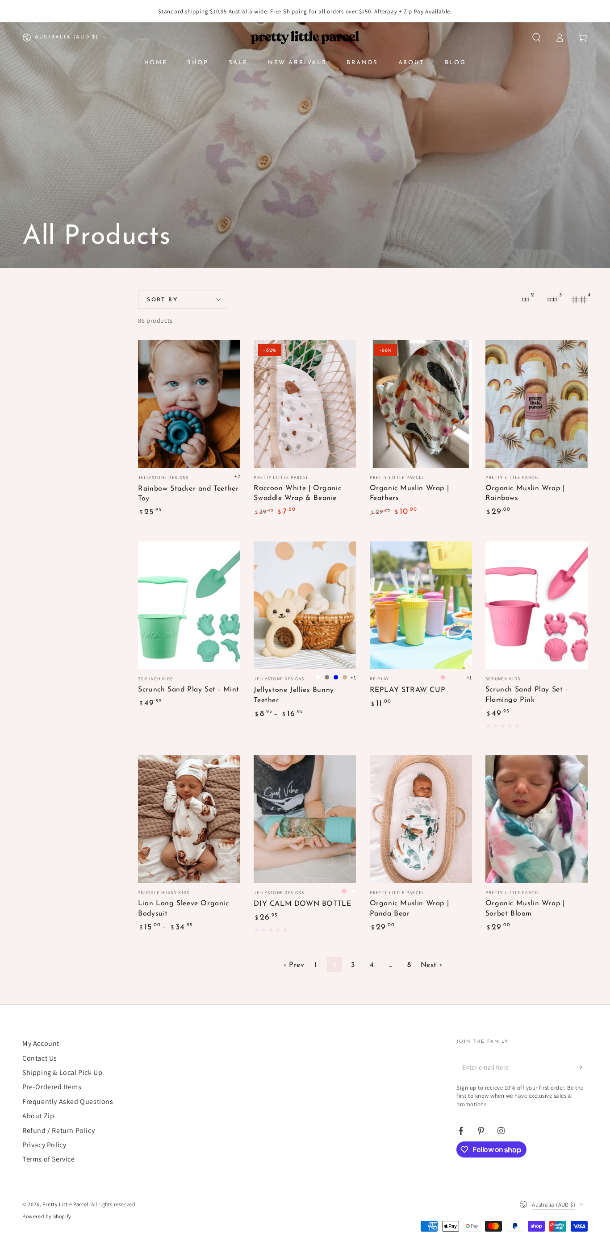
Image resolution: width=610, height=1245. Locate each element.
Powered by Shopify (46, 1216)
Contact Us (39, 1058)
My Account (40, 1043)
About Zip (38, 1115)
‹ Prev (294, 965)
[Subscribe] (582, 1067)
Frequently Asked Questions (67, 1101)
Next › (432, 965)
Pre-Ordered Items (51, 1086)
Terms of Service (48, 1159)
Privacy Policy (44, 1144)
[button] (536, 37)
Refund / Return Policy (58, 1130)
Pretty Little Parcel (65, 1204)
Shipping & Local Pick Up (62, 1072)
